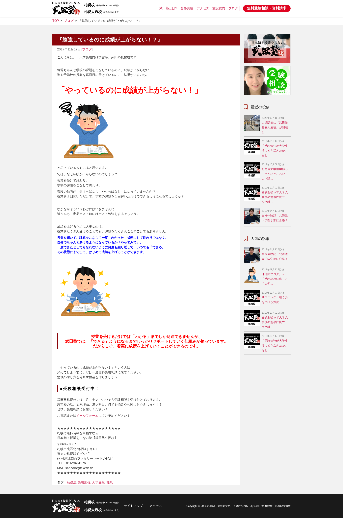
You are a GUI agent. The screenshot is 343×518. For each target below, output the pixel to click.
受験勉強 (84, 482)
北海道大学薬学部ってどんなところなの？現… (275, 173)
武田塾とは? (168, 8)
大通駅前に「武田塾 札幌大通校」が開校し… (275, 127)
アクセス (155, 505)
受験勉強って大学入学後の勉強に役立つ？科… (275, 197)
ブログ (233, 8)
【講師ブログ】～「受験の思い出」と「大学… (275, 279)
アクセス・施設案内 (211, 8)
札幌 (109, 482)
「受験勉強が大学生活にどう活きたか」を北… (275, 150)
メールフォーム (87, 415)
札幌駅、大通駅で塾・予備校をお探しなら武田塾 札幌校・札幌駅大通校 (249, 505)
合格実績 (186, 8)
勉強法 (71, 482)
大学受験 (98, 482)
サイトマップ (133, 505)
